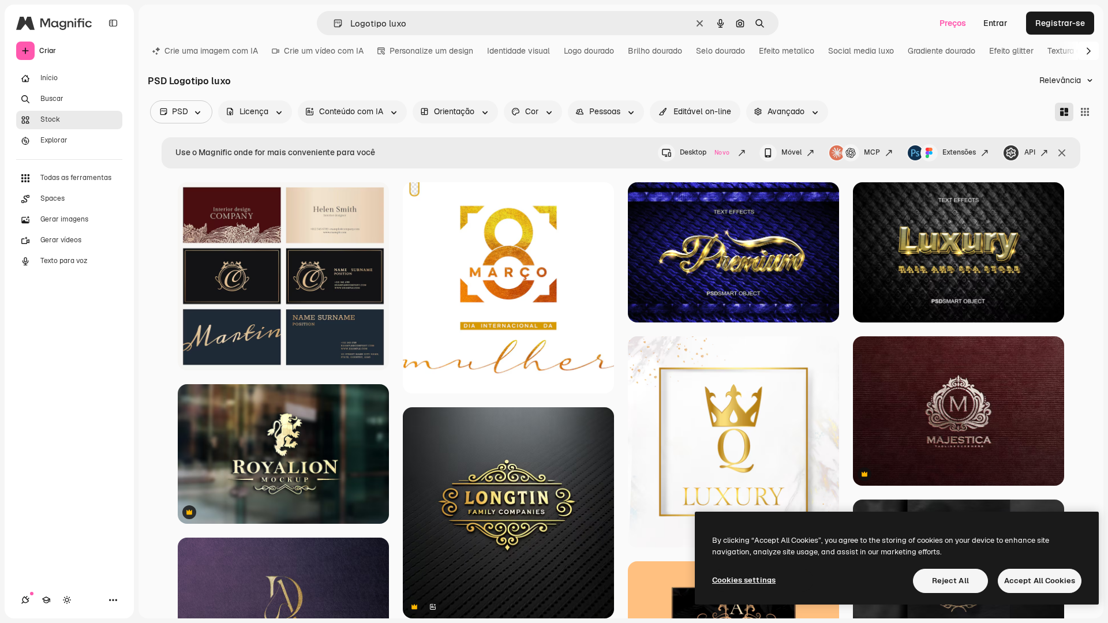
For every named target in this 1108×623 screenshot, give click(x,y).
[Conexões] (25, 600)
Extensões (959, 152)
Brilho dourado (655, 51)
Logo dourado (589, 51)
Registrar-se (1060, 23)
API (1029, 152)
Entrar (995, 23)
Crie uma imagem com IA (211, 51)
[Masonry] (1064, 112)
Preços (952, 23)
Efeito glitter (1011, 51)
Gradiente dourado (941, 51)
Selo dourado (720, 51)
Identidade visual (518, 51)
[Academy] (46, 600)
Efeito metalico (786, 51)
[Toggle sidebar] (113, 23)
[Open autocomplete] (333, 23)
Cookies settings (744, 580)
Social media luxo (861, 51)
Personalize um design (431, 51)
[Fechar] (1061, 152)
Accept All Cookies (1039, 581)
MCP (872, 152)
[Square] (1085, 112)
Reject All (950, 581)
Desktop (704, 152)
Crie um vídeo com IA (324, 51)
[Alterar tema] (67, 600)
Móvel (791, 152)
